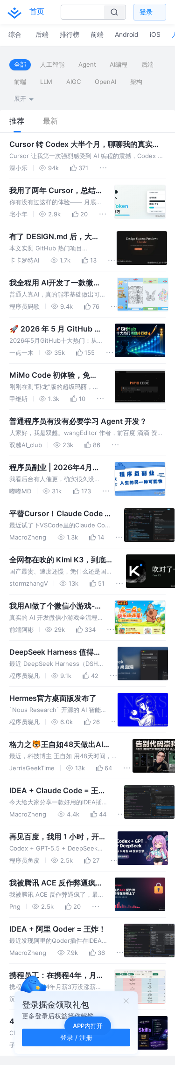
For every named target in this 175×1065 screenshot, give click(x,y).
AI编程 (118, 64)
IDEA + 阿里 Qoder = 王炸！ (57, 929)
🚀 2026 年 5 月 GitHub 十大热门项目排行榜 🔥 (55, 329)
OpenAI (105, 81)
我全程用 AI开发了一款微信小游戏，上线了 (55, 283)
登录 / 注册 (76, 1037)
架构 (136, 81)
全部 (20, 64)
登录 (146, 12)
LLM (46, 81)
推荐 (16, 121)
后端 (147, 64)
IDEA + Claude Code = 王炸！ (53, 791)
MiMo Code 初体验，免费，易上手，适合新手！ (50, 375)
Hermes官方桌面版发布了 (53, 698)
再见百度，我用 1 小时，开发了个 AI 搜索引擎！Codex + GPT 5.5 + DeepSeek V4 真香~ (56, 837)
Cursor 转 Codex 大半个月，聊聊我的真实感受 (84, 144)
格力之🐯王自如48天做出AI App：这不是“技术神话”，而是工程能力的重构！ (64, 745)
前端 (20, 81)
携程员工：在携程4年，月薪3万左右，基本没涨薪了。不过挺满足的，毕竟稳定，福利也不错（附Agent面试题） (54, 975)
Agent (87, 64)
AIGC (73, 81)
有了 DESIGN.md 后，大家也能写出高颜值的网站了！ (54, 237)
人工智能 (52, 64)
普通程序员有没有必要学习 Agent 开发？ (78, 421)
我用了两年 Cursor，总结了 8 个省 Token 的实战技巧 (56, 191)
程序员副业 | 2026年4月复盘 (54, 468)
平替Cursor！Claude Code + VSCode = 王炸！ (59, 514)
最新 (50, 121)
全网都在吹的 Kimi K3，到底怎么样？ (61, 560)
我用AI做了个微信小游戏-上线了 (55, 606)
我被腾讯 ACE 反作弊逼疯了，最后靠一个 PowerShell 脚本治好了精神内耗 (56, 883)
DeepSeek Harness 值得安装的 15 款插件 (55, 652)
